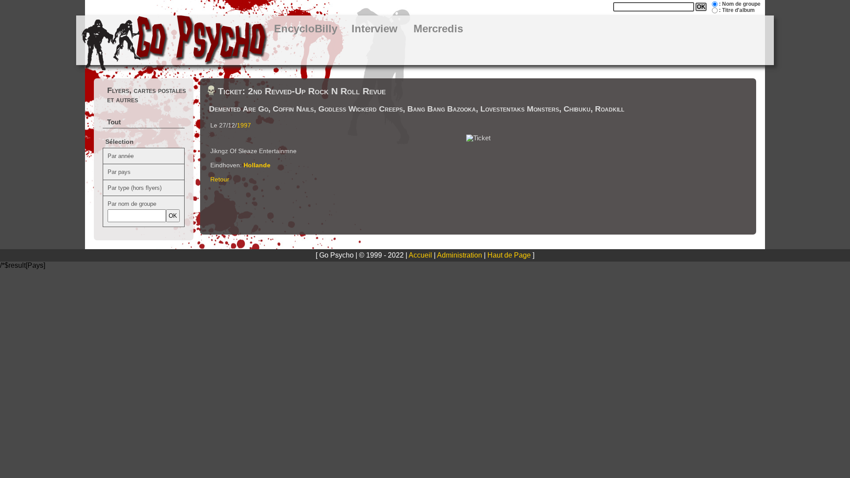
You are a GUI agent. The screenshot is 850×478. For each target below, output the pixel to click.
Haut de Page (509, 255)
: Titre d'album (737, 10)
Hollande (256, 165)
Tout (114, 122)
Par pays (119, 172)
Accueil (420, 255)
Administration (459, 255)
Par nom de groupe (132, 203)
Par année (121, 156)
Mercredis (438, 29)
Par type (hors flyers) (135, 188)
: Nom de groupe (740, 4)
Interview (375, 29)
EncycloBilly (305, 29)
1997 (244, 125)
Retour (219, 179)
